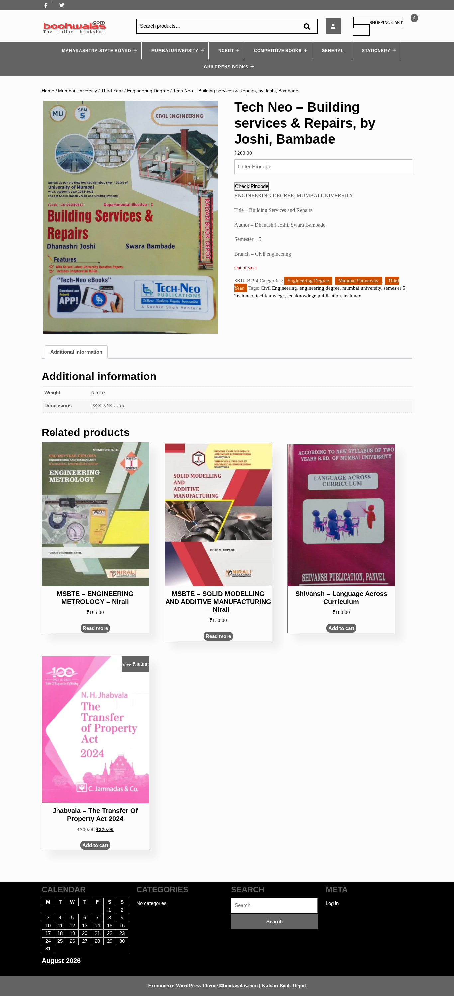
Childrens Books (226, 67)
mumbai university (361, 288)
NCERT (226, 50)
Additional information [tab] (76, 352)
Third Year (112, 90)
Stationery (376, 50)
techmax (352, 295)
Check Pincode (251, 186)
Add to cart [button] (341, 628)
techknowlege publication (314, 295)
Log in (332, 903)
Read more (95, 628)
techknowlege (270, 295)
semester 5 (394, 288)
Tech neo (243, 295)
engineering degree (320, 288)
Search (306, 26)
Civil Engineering (279, 288)
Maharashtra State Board (96, 50)
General (333, 50)
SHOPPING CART (386, 22)
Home (48, 90)
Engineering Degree (148, 90)
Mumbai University (174, 50)
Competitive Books (278, 50)
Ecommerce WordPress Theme (183, 985)
